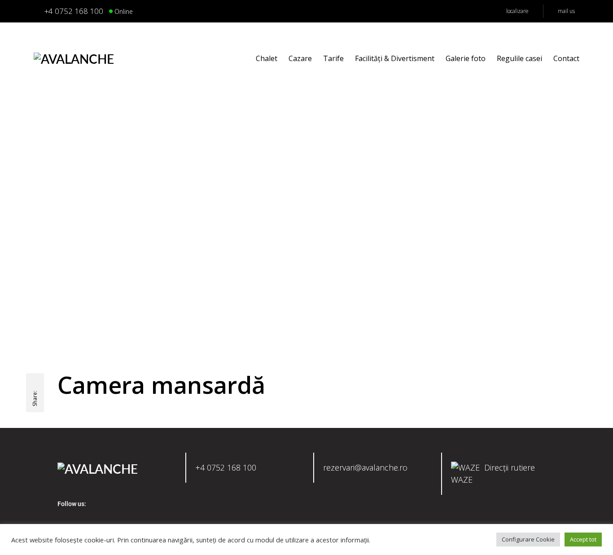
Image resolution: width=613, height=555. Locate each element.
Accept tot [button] (583, 539)
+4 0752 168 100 (225, 467)
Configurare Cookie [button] (528, 539)
